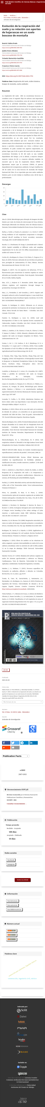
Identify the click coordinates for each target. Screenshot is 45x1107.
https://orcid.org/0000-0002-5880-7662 (12, 47)
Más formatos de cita (9, 702)
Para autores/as (12, 905)
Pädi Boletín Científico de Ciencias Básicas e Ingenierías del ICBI (25, 3)
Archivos (12, 15)
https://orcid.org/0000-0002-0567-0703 (12, 63)
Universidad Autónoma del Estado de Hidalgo (23, 1086)
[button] (6, 743)
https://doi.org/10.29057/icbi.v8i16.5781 (19, 76)
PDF (6, 670)
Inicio (5, 15)
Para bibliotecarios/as (14, 909)
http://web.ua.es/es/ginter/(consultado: (14, 589)
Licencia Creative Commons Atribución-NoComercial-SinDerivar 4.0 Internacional (22, 1080)
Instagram (11, 864)
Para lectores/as (12, 901)
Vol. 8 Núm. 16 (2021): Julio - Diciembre (16, 17)
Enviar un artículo (22, 880)
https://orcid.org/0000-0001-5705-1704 (12, 55)
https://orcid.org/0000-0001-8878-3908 (12, 70)
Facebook (10, 860)
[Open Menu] (2, 2)
